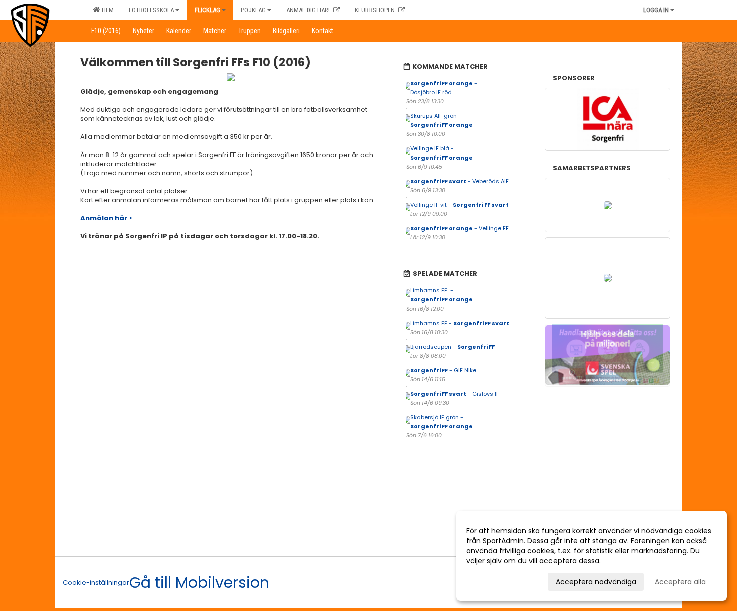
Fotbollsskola (151, 10)
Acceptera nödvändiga (596, 582)
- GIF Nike (443, 370)
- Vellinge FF (460, 228)
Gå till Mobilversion (199, 582)
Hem (106, 10)
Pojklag (253, 10)
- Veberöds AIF (460, 181)
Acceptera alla (680, 582)
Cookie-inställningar (96, 582)
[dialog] (591, 556)
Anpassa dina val (495, 580)
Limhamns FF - (459, 323)
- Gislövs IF (455, 394)
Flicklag (207, 10)
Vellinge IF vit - (459, 205)
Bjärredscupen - (452, 347)
